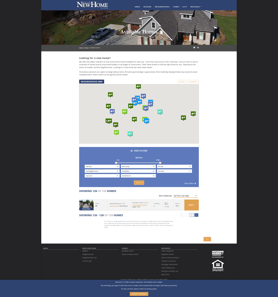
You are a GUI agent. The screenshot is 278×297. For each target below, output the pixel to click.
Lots (185, 7)
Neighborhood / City (117, 203)
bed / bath (166, 203)
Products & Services (168, 261)
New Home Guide (89, 248)
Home (81, 48)
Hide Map (182, 81)
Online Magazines (167, 251)
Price (97, 203)
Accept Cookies (139, 294)
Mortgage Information (169, 264)
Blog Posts (165, 274)
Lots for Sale (87, 261)
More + (191, 205)
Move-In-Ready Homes (130, 254)
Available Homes (128, 251)
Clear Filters (189, 183)
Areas (137, 7)
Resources (195, 7)
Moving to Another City (169, 271)
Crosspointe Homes (139, 205)
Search (139, 183)
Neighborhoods (162, 7)
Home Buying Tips (168, 268)
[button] (137, 98)
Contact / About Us (128, 280)
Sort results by (165, 196)
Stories (156, 203)
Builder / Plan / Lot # (140, 202)
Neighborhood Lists (89, 258)
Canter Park (114, 206)
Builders (147, 7)
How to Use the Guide (158, 280)
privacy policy (152, 289)
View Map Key (193, 81)
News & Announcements (170, 258)
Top (207, 239)
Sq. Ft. (177, 203)
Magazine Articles (167, 254)
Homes (176, 7)
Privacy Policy (142, 280)
